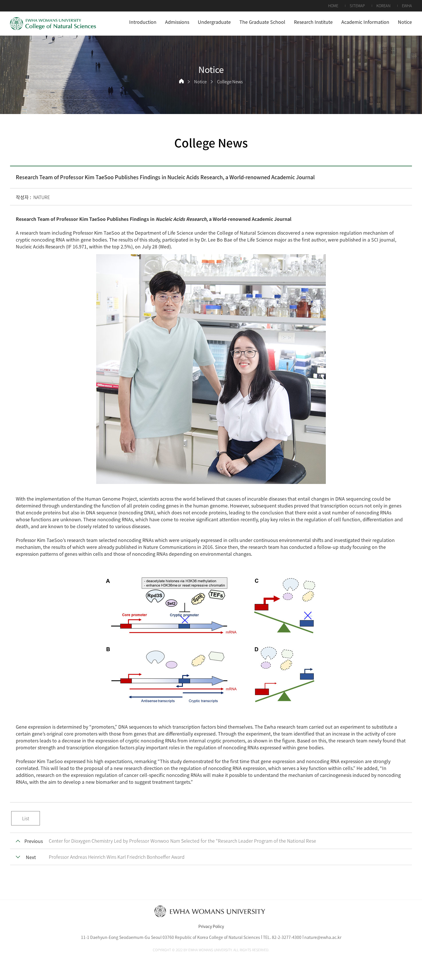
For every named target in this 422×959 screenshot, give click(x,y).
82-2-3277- (282, 937)
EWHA (407, 5)
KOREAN (383, 5)
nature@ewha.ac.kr (322, 937)
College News (230, 81)
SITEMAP (357, 5)
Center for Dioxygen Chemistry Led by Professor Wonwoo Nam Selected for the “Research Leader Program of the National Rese (182, 840)
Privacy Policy (211, 926)
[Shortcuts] (53, 23)
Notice (200, 81)
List (25, 818)
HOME (333, 5)
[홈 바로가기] (181, 81)
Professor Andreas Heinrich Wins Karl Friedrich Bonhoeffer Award (117, 856)
